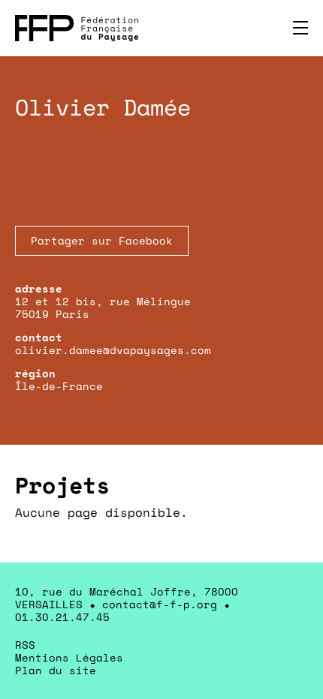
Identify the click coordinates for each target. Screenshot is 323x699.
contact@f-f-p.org (159, 604)
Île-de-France (59, 386)
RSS (25, 644)
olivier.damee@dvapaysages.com (113, 350)
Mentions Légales (69, 657)
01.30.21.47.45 (62, 617)
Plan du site (55, 670)
